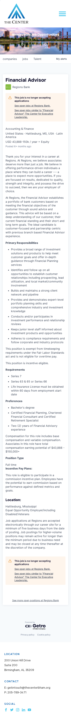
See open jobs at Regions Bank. (32, 105)
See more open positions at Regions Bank (35, 600)
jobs (25, 59)
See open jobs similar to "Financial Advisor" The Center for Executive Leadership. (33, 113)
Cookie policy (43, 634)
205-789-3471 (16, 693)
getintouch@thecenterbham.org (28, 688)
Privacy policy (27, 634)
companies (10, 59)
